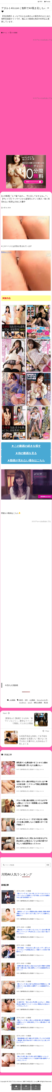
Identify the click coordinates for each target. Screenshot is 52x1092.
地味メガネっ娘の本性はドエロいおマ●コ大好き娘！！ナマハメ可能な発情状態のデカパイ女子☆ (32, 784)
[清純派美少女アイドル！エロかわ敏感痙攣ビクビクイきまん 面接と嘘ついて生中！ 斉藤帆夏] (38, 389)
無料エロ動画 (38, 702)
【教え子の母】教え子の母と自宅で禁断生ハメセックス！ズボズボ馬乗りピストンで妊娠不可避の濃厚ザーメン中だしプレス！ (33, 1058)
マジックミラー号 (42, 700)
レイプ (30, 702)
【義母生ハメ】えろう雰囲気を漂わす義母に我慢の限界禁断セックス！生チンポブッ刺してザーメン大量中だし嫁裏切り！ (33, 913)
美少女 (46, 702)
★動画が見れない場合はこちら (26, 460)
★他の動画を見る (26, 453)
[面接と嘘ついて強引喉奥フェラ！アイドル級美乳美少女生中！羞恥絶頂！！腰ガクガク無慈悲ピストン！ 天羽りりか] (38, 355)
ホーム (5, 33)
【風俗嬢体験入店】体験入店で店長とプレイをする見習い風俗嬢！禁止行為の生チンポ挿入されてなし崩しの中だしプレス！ (33, 1040)
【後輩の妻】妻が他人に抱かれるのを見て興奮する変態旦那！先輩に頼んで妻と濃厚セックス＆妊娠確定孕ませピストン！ (33, 968)
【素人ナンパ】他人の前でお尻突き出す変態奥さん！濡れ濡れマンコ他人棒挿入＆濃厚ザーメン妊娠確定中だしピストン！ (33, 986)
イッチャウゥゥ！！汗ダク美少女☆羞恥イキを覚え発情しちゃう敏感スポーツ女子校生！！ (32, 822)
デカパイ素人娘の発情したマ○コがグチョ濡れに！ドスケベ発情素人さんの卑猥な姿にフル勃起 (32, 803)
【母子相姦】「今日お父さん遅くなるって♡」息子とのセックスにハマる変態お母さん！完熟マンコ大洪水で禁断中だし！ (33, 950)
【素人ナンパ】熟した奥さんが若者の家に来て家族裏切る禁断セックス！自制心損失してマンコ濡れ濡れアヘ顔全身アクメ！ (33, 1022)
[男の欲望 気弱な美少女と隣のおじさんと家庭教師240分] (13, 422)
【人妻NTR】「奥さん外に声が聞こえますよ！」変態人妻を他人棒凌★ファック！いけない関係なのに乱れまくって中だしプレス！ (33, 1004)
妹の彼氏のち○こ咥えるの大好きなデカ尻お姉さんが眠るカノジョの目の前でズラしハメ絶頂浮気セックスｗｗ (32, 841)
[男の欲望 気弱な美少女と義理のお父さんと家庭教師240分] (13, 321)
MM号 (21, 700)
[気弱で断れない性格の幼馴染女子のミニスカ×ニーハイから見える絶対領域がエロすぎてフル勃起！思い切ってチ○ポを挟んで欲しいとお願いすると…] (13, 355)
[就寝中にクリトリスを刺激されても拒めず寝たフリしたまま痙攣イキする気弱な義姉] (13, 389)
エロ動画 (15, 33)
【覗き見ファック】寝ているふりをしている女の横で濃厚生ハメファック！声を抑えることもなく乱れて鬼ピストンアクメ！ (33, 931)
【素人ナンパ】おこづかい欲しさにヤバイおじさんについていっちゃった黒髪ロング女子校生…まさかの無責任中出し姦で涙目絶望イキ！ (33, 895)
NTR (26, 700)
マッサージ (22, 702)
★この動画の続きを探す (26, 446)
